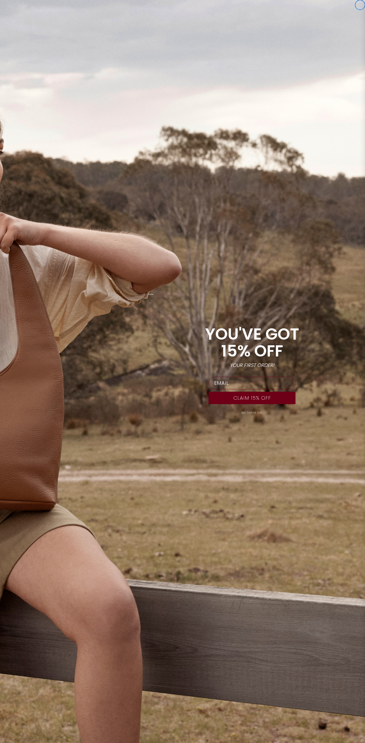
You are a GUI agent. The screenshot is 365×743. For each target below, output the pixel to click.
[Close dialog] (360, 5)
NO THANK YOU (252, 413)
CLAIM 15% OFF (252, 397)
